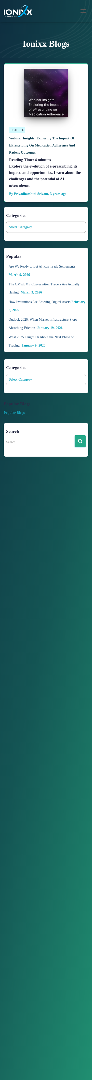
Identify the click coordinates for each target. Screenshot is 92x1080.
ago (58, 194)
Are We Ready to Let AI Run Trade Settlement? (42, 266)
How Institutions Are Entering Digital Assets (39, 302)
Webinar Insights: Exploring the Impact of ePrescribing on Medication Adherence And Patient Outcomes (42, 145)
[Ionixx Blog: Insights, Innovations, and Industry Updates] (20, 11)
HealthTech (17, 130)
